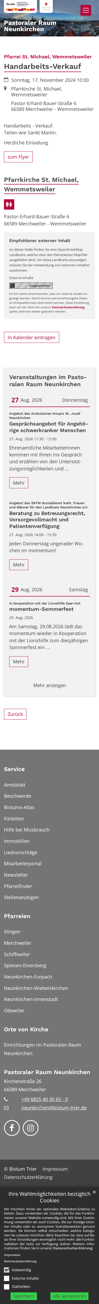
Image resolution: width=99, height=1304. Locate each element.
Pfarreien (17, 916)
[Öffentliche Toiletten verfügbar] (9, 204)
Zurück (15, 714)
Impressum (12, 1255)
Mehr (19, 483)
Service (14, 769)
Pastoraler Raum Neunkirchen (47, 1072)
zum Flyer (18, 157)
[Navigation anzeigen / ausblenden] (86, 10)
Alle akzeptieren (69, 1296)
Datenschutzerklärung (72, 1248)
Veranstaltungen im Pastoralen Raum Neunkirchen (48, 381)
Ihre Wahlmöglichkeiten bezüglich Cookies (49, 1197)
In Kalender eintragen (31, 337)
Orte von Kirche (26, 1029)
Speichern (23, 1296)
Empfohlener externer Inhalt (39, 240)
